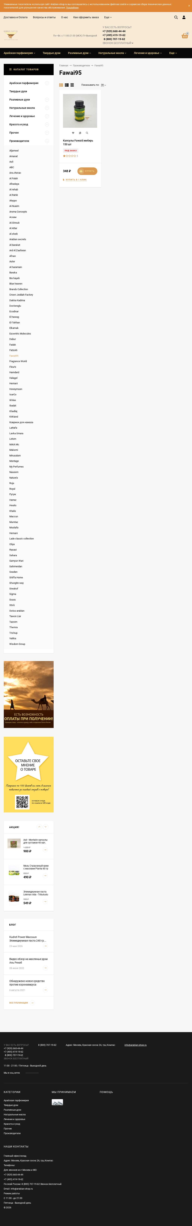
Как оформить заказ (86, 17)
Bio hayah (14, 278)
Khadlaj (13, 411)
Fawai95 (13, 355)
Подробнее (72, 7)
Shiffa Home (16, 577)
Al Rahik (13, 195)
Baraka (13, 272)
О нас (64, 17)
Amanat (13, 156)
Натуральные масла (15, 1114)
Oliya (12, 544)
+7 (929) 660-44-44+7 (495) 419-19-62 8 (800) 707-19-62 (117, 35)
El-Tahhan (14, 322)
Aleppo (13, 200)
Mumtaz (13, 522)
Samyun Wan (16, 560)
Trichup (13, 633)
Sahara (13, 555)
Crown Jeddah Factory (21, 294)
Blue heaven (15, 283)
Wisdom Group (17, 644)
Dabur (12, 339)
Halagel (13, 378)
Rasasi (13, 549)
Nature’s (13, 477)
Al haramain (15, 267)
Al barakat (14, 245)
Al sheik (13, 233)
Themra (13, 627)
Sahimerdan (15, 566)
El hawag (14, 316)
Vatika (12, 638)
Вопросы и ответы (44, 17)
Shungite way (16, 583)
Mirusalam (15, 455)
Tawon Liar (15, 616)
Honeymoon (15, 389)
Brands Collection (18, 289)
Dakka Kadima (17, 300)
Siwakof (13, 588)
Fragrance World (18, 361)
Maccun (13, 516)
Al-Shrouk (14, 222)
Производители (81, 65)
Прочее (8, 1128)
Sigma (12, 594)
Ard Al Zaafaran (17, 250)
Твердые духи (11, 1105)
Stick (12, 605)
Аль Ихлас (15, 172)
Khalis (12, 511)
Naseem (13, 472)
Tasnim (13, 621)
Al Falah (13, 178)
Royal (12, 488)
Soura (12, 599)
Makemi (13, 449)
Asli (11, 161)
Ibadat (12, 405)
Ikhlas (12, 400)
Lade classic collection (21, 538)
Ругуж (12, 494)
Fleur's (12, 366)
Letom (12, 438)
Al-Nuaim (14, 206)
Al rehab (13, 189)
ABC (11, 167)
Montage (14, 461)
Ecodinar (14, 311)
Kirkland (13, 416)
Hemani (13, 383)
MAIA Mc (14, 444)
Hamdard (14, 372)
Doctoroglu (15, 305)
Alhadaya (14, 183)
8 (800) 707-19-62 (47, 1045)
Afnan (12, 256)
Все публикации (18, 1003)
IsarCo (12, 394)
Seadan (13, 571)
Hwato (12, 505)
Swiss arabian (16, 610)
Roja (11, 483)
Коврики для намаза (21, 422)
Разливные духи (12, 1110)
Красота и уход (12, 1124)
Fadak (12, 344)
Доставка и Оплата (16, 17)
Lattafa (13, 427)
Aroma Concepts (18, 211)
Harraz (12, 499)
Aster (12, 261)
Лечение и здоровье (14, 1119)
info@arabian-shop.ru (135, 1045)
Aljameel (14, 150)
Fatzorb (13, 350)
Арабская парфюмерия (16, 1100)
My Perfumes (16, 466)
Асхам (12, 217)
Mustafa (13, 527)
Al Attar (13, 228)
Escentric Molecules (20, 333)
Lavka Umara (16, 433)
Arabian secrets (17, 239)
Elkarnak (14, 328)
